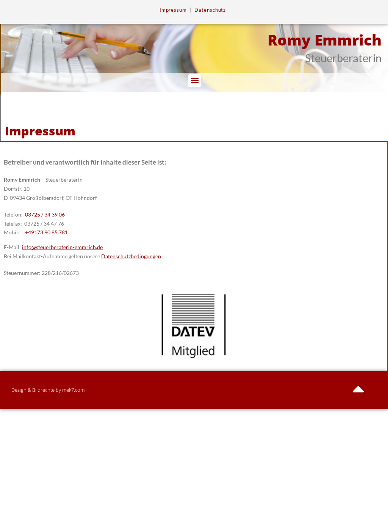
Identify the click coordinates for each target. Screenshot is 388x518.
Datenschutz (210, 10)
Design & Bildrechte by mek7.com (47, 389)
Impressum (173, 10)
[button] (194, 80)
